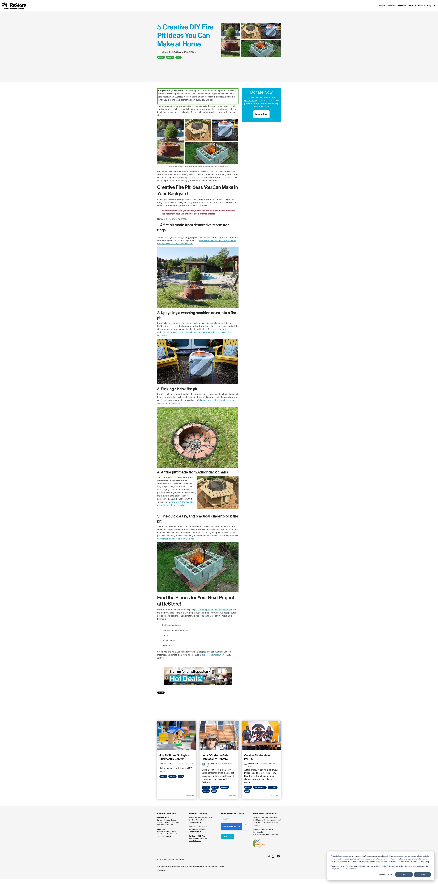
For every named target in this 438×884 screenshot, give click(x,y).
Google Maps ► (195, 822)
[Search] (434, 5)
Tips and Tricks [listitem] (259, 787)
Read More (190, 796)
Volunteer (402, 5)
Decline (422, 874)
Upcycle (170, 57)
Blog (429, 5)
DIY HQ (411, 5)
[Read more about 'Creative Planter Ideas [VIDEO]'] (261, 735)
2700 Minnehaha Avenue (198, 827)
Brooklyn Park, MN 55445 (198, 820)
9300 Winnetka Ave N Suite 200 (200, 817)
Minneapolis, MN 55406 (197, 829)
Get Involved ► (258, 832)
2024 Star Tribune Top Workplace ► (266, 834)
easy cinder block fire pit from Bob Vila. (175, 538)
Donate (391, 5)
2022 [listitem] (214, 791)
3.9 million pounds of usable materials (214, 609)
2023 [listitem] (181, 776)
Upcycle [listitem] (172, 776)
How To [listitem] (163, 776)
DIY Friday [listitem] (272, 787)
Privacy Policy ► (162, 870)
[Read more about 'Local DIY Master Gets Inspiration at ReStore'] (219, 735)
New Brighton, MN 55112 (198, 838)
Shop (381, 5)
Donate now (250, 100)
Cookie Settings (9, 881)
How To (161, 57)
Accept (404, 874)
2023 (178, 57)
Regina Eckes (211, 763)
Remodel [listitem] (224, 787)
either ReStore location (213, 655)
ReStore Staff (167, 52)
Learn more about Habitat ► (263, 829)
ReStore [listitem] (206, 787)
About (421, 5)
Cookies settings (385, 874)
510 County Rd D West (197, 836)
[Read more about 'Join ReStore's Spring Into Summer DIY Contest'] (176, 735)
